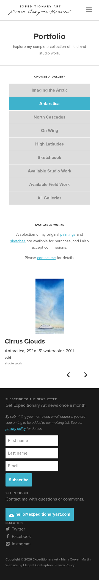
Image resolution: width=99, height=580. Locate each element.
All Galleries (49, 198)
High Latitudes (49, 144)
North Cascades (49, 117)
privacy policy (16, 429)
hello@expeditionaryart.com (42, 514)
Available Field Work (49, 184)
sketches (18, 241)
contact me (46, 257)
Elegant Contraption (38, 565)
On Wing (49, 130)
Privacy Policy (64, 565)
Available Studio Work (50, 171)
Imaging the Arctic (50, 90)
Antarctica (49, 103)
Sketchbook (49, 157)
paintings (68, 234)
